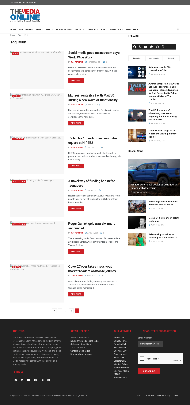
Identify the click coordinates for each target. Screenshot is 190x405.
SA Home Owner (122, 367)
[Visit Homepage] (25, 15)
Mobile (16, 96)
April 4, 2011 (92, 276)
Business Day (120, 351)
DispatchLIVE (120, 361)
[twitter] (140, 46)
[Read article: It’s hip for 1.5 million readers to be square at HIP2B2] (37, 155)
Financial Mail (120, 354)
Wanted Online (121, 364)
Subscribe (149, 371)
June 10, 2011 (92, 147)
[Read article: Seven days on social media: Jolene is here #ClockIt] (137, 206)
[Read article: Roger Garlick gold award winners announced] (37, 240)
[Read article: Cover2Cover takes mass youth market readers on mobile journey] (37, 283)
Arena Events (120, 377)
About (140, 395)
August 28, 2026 (140, 192)
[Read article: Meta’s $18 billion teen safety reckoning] (137, 222)
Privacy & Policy (163, 395)
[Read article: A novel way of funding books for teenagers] (37, 198)
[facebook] (135, 47)
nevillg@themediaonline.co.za (85, 341)
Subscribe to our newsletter (23, 2)
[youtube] (145, 47)
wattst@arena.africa (80, 351)
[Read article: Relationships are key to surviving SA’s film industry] (137, 239)
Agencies (91, 30)
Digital (79, 30)
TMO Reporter (77, 62)
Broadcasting (63, 30)
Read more (77, 79)
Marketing (115, 30)
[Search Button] (178, 29)
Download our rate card (81, 354)
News (38, 30)
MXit (26, 35)
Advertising (19, 181)
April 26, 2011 (93, 233)
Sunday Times (121, 341)
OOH (103, 30)
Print (48, 30)
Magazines (18, 139)
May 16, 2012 (92, 105)
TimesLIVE (119, 337)
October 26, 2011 (94, 62)
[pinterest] (151, 47)
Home (13, 30)
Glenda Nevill (77, 147)
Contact (176, 395)
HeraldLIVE (119, 357)
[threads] (163, 46)
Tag (19, 35)
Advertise (150, 395)
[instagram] (157, 47)
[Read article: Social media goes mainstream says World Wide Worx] (37, 70)
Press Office (132, 30)
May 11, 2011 (92, 190)
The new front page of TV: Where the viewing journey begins (162, 133)
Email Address (145, 338)
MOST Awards (26, 30)
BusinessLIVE (120, 347)
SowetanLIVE (120, 344)
